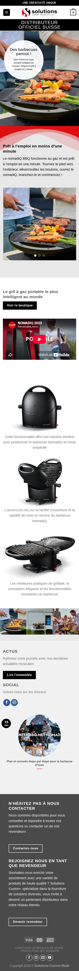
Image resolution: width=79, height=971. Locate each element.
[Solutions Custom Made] (39, 12)
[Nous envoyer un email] (43, 958)
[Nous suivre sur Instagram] (14, 702)
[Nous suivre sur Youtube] (50, 958)
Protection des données (40, 951)
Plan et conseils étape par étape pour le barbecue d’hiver (39, 763)
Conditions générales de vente (39, 948)
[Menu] (6, 12)
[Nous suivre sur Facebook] (6, 702)
